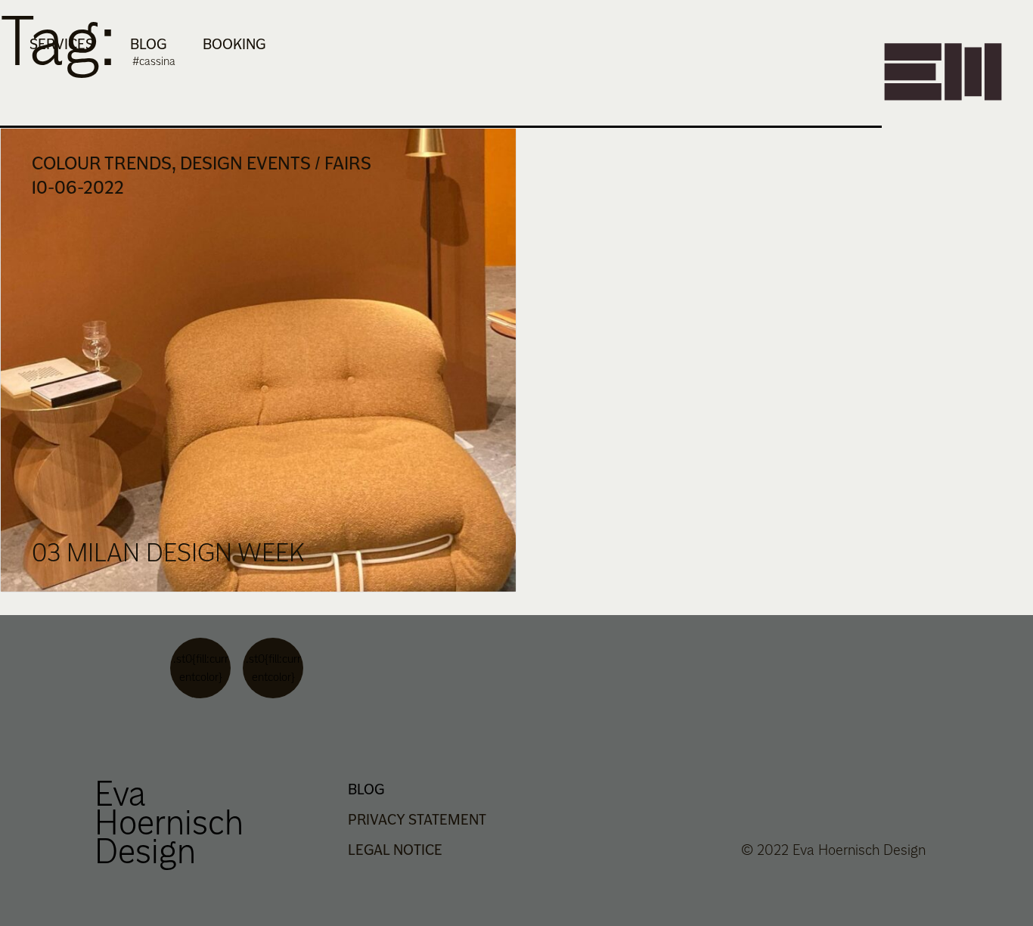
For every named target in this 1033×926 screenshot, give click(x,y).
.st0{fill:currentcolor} (200, 667)
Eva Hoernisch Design (169, 822)
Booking (234, 44)
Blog (148, 44)
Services (61, 44)
